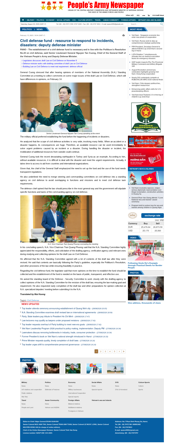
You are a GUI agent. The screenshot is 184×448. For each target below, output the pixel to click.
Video (133, 238)
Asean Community (111, 20)
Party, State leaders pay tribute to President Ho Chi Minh (56, 316)
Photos (134, 273)
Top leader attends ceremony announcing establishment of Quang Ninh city (64, 308)
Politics (40, 20)
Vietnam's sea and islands (149, 20)
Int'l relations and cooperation (32, 389)
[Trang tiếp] (119, 351)
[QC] (146, 140)
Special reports (73, 396)
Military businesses (75, 389)
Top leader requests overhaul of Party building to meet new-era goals (61, 324)
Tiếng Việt (130, 15)
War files (25, 396)
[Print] (123, 35)
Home (23, 19)
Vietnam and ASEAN (52, 407)
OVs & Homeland (121, 389)
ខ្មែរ (149, 15)
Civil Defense (33, 300)
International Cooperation (77, 393)
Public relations (27, 393)
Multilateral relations (75, 407)
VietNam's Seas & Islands (141, 169)
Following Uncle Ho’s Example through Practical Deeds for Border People (145, 265)
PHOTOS (26, 360)
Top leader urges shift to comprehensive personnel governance (59, 344)
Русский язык (158, 15)
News (40, 29)
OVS (74, 20)
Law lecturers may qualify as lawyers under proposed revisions (58, 320)
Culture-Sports (85, 20)
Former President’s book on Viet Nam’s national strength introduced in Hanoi (65, 336)
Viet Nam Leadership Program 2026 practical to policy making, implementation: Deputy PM (71, 328)
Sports (140, 389)
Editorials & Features (52, 389)
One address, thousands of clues (144, 303)
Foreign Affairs (128, 20)
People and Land (27, 407)
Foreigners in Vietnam (76, 411)
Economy (50, 20)
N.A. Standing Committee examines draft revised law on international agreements (67, 312)
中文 (138, 15)
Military (30, 20)
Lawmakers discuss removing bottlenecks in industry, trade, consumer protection (67, 332)
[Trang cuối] (124, 351)
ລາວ (143, 15)
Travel (98, 20)
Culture (140, 386)
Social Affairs (63, 20)
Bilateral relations (74, 404)
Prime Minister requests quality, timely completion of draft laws (58, 340)
